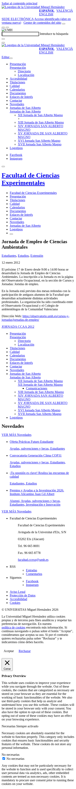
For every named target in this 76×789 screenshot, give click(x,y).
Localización (26, 75)
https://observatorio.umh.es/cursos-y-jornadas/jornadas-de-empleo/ (35, 317)
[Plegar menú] (11, 58)
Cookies (15, 602)
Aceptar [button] (9, 651)
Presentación (18, 64)
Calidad (15, 86)
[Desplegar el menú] (7, 27)
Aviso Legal (17, 591)
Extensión (36, 255)
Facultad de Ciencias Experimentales (30, 179)
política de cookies (13, 627)
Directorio (24, 71)
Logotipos (16, 148)
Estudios (23, 255)
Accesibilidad (18, 78)
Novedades (17, 104)
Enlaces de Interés (21, 97)
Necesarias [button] (9, 726)
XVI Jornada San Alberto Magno (39, 140)
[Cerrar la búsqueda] (3, 42)
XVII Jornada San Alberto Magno (39, 144)
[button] (18, 67)
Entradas (31, 570)
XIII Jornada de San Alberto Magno (41, 122)
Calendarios (17, 89)
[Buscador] (63, 23)
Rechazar (25, 651)
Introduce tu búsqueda (54, 33)
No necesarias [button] (10, 754)
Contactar (16, 100)
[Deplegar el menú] (11, 234)
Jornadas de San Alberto (25, 108)
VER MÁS (16, 434)
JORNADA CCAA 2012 (18, 326)
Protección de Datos (22, 595)
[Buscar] (3, 39)
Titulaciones (17, 82)
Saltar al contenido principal (19, 3)
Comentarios (34, 574)
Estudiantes (9, 255)
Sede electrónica (18, 19)
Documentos (18, 93)
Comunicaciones (36, 388)
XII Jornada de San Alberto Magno (40, 115)
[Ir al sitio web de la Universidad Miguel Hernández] (33, 7)
